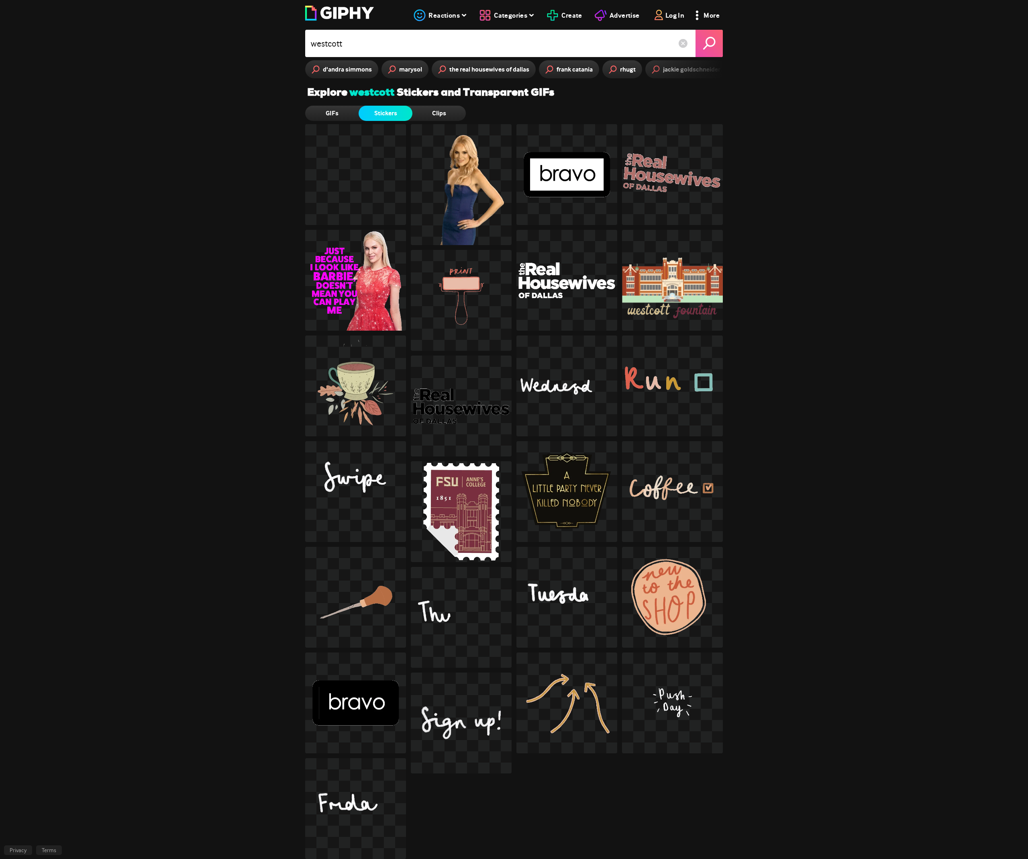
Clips (439, 113)
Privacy (18, 850)
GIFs (332, 113)
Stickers (385, 113)
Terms (49, 850)
